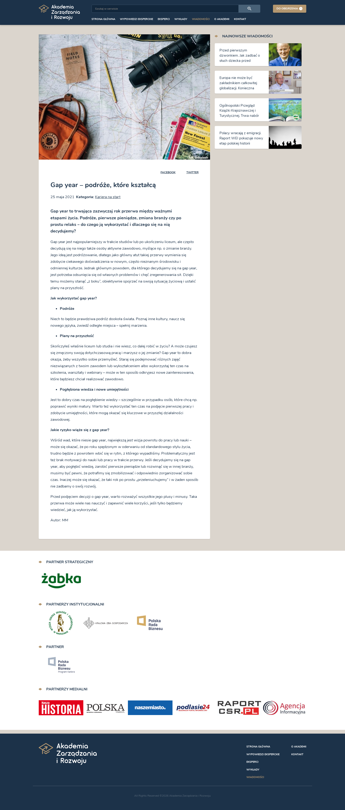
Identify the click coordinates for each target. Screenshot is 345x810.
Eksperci (164, 19)
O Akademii (221, 19)
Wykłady (180, 19)
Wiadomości (201, 19)
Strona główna (103, 19)
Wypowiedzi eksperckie (136, 19)
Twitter (192, 172)
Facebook (168, 172)
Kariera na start (107, 197)
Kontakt (240, 19)
